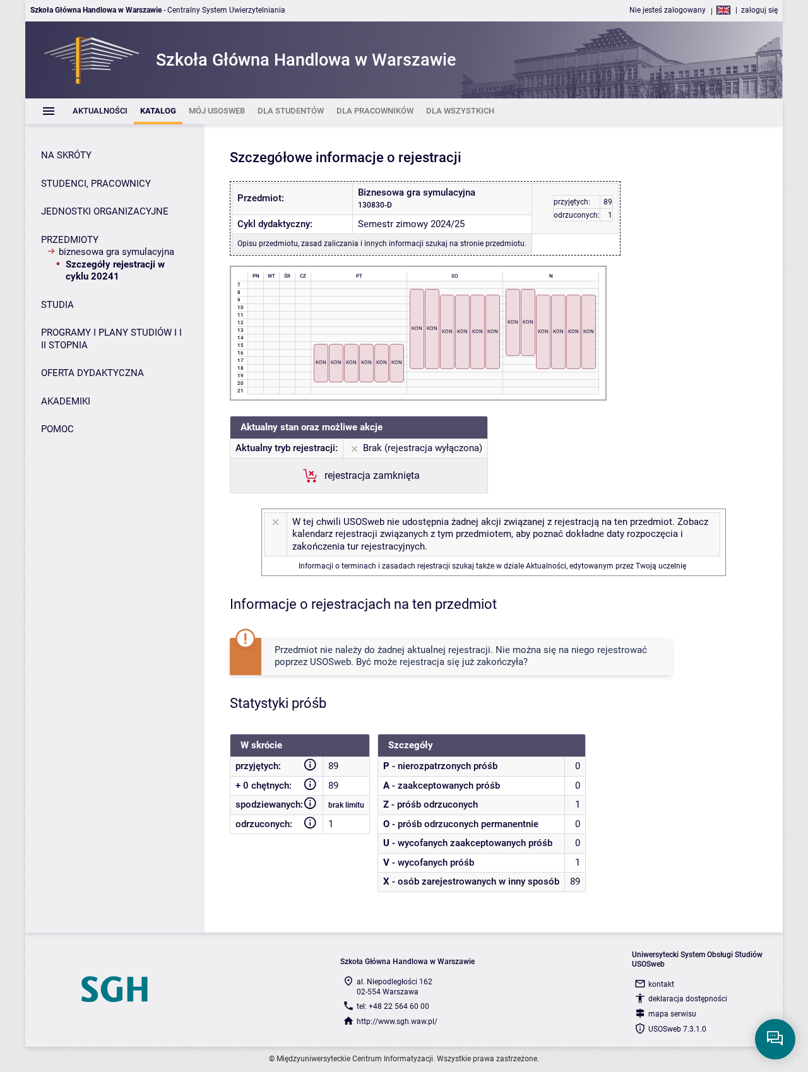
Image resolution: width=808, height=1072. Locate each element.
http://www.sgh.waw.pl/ (397, 1021)
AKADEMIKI (65, 401)
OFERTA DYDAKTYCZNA (92, 373)
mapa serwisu (672, 1014)
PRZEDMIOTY (69, 239)
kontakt (661, 984)
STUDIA (57, 304)
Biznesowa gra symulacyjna (116, 251)
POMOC (57, 429)
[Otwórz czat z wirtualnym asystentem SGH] (775, 1039)
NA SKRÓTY (66, 155)
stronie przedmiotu (492, 243)
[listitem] (100, 111)
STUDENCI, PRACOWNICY (96, 183)
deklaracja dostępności (687, 998)
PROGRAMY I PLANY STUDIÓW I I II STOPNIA (111, 339)
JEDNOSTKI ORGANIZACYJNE (105, 211)
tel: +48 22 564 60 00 (393, 1006)
